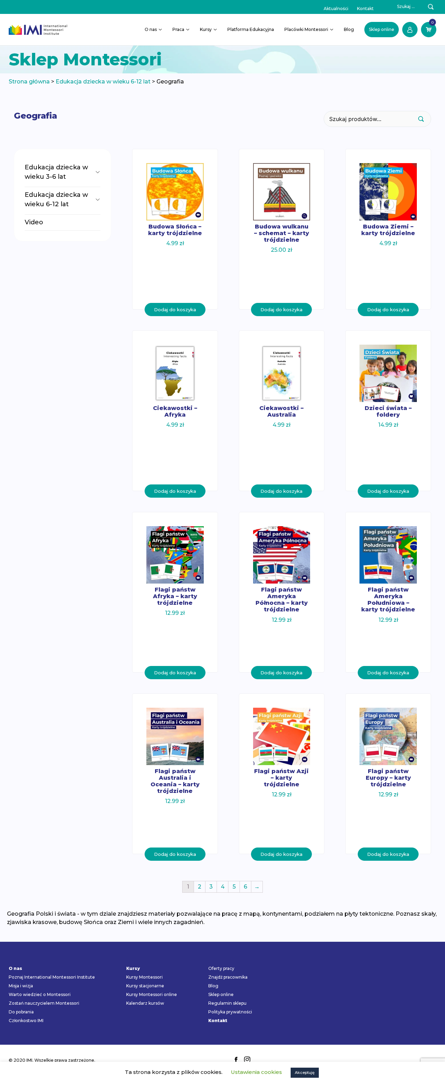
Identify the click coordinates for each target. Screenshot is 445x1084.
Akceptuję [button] (305, 1072)
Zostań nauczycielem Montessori (44, 1003)
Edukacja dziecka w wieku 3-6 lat (56, 171)
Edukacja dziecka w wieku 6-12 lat (103, 81)
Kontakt (365, 8)
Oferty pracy (221, 968)
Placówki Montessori (306, 29)
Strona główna (29, 81)
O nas (151, 29)
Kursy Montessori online (151, 994)
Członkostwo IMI (26, 1020)
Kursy (206, 29)
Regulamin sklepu (227, 1003)
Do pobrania (21, 1011)
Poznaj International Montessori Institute (52, 977)
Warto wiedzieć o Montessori (40, 994)
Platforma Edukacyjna (250, 29)
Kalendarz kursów (145, 1003)
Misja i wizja (21, 985)
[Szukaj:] (402, 7)
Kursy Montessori (144, 977)
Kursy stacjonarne (145, 985)
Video (34, 222)
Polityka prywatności (230, 1011)
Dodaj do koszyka (175, 309)
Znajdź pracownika (228, 977)
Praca (178, 29)
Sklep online (381, 29)
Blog (349, 29)
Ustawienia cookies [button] (256, 1072)
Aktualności (336, 8)
